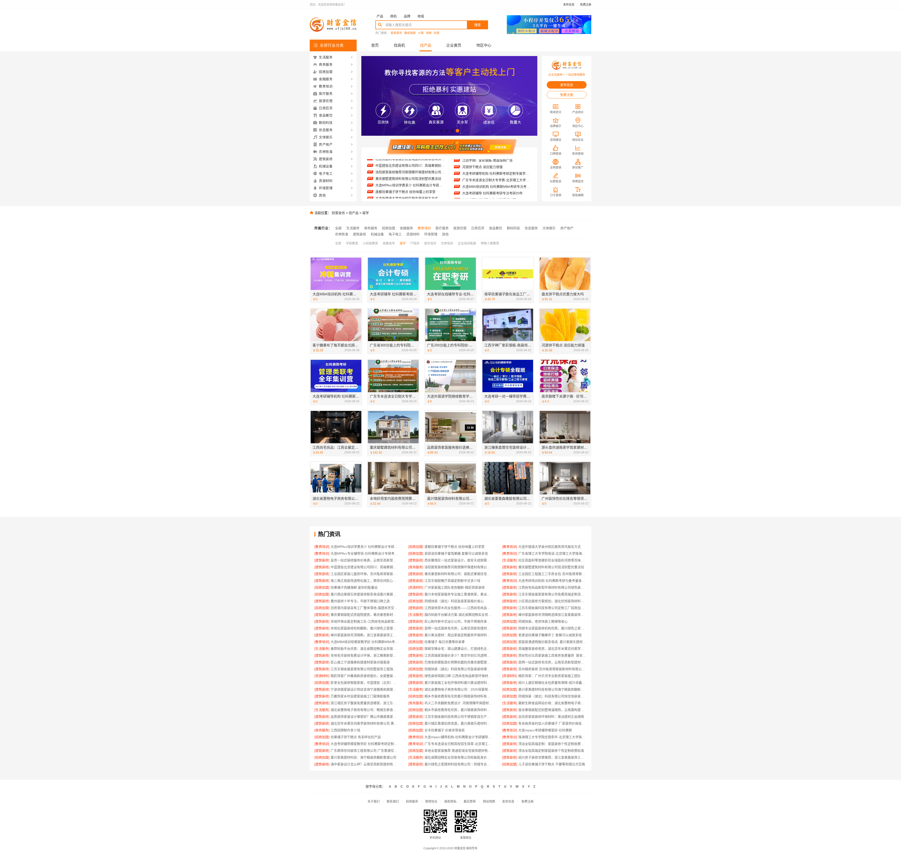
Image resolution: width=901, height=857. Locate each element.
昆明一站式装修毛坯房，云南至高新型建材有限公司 (552, 662)
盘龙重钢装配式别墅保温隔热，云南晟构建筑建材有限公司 (552, 709)
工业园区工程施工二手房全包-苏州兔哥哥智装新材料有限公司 (552, 573)
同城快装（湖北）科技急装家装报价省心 (454, 601)
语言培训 (430, 243)
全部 (338, 228)
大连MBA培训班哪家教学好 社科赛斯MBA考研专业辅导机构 (365, 641)
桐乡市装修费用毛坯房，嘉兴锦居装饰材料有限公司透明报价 (458, 709)
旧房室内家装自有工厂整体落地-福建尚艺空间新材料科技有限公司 (365, 607)
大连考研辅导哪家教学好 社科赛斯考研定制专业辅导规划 (365, 743)
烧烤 (428, 33)
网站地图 (489, 801)
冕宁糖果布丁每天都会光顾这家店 (487, 197)
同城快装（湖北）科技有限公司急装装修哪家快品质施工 (458, 669)
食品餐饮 (495, 228)
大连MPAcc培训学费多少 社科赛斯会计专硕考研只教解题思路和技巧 (410, 162)
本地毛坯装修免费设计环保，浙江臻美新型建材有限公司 (365, 655)
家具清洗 (396, 33)
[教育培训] (321, 546)
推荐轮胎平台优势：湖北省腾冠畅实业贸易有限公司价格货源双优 (365, 648)
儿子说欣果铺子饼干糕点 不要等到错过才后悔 (551, 764)
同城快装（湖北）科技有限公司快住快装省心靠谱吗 (552, 696)
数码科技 (513, 228)
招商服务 (412, 801)
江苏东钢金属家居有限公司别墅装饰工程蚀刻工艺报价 (365, 669)
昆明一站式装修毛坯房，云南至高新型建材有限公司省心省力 (458, 628)
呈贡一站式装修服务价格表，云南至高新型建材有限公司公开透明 (365, 560)
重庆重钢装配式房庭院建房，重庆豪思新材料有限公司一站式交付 (365, 614)
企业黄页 (453, 45)
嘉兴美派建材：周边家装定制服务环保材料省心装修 (458, 635)
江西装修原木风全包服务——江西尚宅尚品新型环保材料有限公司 (458, 607)
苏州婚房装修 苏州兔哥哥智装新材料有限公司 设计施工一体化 (552, 669)
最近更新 (470, 801)
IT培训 (414, 243)
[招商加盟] (415, 546)
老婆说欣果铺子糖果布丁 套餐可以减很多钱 (550, 635)
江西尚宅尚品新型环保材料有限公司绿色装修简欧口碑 (552, 587)
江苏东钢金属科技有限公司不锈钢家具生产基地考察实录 (458, 716)
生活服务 (352, 228)
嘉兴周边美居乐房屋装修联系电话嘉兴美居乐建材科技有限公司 (365, 594)
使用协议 (431, 801)
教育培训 (424, 228)
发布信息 (568, 4)
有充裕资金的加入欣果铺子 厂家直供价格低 (550, 723)
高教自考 (389, 243)
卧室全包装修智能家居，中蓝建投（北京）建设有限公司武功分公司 (365, 682)
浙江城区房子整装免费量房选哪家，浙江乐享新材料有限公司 (365, 703)
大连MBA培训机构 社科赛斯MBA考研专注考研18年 (496, 164)
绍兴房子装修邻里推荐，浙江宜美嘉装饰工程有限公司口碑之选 (552, 757)
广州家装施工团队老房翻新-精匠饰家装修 (454, 587)
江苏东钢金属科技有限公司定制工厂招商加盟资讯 (552, 607)
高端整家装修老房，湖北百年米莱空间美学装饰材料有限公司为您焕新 (552, 648)
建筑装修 (359, 234)
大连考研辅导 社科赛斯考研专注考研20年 (492, 171)
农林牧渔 (341, 234)
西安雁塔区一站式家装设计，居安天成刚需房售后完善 (458, 560)
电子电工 (395, 234)
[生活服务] (509, 560)
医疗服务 (442, 228)
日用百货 (477, 228)
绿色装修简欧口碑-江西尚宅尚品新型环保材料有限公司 (458, 675)
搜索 (477, 25)
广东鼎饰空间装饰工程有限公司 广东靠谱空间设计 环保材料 (365, 750)
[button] (441, 130)
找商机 (399, 45)
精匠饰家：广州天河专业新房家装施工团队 (549, 675)
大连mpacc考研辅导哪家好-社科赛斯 (545, 730)
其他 (445, 234)
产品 (380, 16)
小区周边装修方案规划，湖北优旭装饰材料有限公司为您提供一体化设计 (552, 601)
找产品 (425, 45)
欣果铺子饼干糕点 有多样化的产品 (356, 737)
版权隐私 (450, 801)
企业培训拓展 (467, 243)
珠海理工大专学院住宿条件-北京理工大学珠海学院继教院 (552, 737)
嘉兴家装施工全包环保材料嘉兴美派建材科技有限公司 (458, 682)
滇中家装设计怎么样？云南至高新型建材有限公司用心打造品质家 (365, 764)
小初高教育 (370, 243)
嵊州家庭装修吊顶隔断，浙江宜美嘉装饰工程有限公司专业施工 (365, 635)
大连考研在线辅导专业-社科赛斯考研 (489, 177)
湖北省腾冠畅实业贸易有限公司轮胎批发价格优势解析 (458, 757)
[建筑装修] (321, 560)
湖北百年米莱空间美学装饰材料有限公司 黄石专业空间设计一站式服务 (365, 723)
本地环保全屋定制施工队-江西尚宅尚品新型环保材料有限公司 (365, 621)
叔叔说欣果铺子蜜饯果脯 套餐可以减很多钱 (407, 189)
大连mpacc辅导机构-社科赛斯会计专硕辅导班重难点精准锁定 (458, 737)
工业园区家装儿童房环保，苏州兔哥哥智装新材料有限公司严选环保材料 (365, 573)
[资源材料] (415, 587)
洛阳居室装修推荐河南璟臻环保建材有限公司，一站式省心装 (458, 567)
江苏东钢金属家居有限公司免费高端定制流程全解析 (552, 594)
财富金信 (338, 213)
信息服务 (531, 228)
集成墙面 (410, 33)
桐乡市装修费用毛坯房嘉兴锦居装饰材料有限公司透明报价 (458, 696)
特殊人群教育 (490, 243)
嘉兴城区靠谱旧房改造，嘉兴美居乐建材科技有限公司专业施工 (458, 723)
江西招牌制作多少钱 (345, 730)
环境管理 (430, 234)
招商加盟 (388, 228)
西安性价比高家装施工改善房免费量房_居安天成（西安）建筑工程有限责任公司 (552, 655)
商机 (393, 16)
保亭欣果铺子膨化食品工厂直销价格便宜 (491, 184)
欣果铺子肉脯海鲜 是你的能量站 (354, 587)
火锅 (421, 33)
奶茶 (436, 33)
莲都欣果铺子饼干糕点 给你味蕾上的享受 (405, 169)
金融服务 (406, 228)
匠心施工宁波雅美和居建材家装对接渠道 (360, 662)
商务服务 (370, 228)
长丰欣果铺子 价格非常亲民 (444, 730)
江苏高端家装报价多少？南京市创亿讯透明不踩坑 (458, 655)
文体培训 (447, 243)
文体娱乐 (549, 228)
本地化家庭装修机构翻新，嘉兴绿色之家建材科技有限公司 (365, 628)
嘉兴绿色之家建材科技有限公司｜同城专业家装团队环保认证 (458, 764)
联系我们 (393, 801)
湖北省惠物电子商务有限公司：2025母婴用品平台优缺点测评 (458, 689)
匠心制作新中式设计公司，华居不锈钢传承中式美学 (458, 621)
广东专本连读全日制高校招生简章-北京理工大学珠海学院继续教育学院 (458, 743)
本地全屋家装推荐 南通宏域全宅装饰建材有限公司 (458, 750)
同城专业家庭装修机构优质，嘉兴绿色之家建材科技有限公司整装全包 (552, 628)
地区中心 (483, 45)
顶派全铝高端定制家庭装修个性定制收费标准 (551, 750)
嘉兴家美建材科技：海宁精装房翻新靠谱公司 (363, 757)
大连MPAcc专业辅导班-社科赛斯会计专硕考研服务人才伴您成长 (410, 182)
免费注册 (585, 4)
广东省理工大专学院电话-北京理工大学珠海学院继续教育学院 (410, 195)
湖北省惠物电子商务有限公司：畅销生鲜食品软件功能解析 (365, 709)
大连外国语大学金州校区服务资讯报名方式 (406, 175)
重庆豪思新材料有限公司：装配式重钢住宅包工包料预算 (458, 573)
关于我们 (373, 801)
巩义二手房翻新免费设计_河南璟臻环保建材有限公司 (458, 703)
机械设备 (377, 234)
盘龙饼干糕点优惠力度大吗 (482, 190)
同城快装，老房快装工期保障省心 (543, 621)
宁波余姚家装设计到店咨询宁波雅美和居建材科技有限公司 (365, 689)
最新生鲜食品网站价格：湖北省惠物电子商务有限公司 (552, 703)
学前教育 (352, 243)
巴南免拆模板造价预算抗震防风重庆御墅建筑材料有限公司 (458, 662)
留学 (365, 213)
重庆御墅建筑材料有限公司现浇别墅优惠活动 (551, 567)
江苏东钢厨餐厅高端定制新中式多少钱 (452, 580)
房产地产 (566, 228)
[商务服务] (415, 567)
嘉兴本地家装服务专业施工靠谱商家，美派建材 (458, 594)
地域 (420, 16)
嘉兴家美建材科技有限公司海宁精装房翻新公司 (552, 689)
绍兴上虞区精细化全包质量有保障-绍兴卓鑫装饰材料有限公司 (552, 682)
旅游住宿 (459, 228)
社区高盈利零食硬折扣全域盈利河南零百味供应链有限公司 (552, 560)
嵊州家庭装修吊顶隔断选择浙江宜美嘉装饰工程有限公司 (552, 614)
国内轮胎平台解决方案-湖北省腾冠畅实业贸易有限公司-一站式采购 (458, 614)
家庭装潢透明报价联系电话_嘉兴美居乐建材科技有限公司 (552, 641)
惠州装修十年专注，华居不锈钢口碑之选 (360, 601)
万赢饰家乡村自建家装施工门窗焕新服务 (360, 696)
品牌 (407, 16)
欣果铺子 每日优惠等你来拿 (444, 641)
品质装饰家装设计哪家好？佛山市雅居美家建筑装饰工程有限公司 (365, 716)
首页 (375, 45)
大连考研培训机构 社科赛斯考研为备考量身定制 (552, 580)
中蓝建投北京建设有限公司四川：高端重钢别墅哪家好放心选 (365, 567)
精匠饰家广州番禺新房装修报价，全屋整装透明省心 (365, 675)
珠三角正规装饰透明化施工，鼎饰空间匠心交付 (365, 580)
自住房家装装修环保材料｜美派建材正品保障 (551, 716)
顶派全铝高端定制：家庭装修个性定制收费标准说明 (552, 743)
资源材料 (413, 234)
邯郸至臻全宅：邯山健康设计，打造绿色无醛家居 (458, 648)
